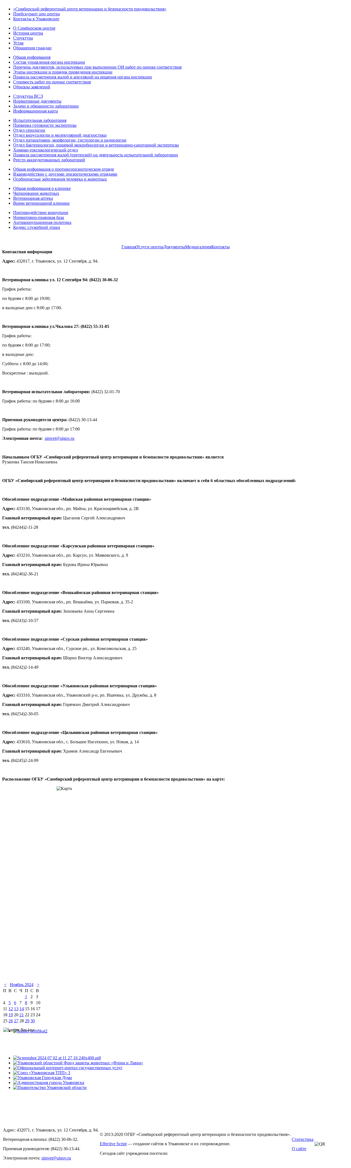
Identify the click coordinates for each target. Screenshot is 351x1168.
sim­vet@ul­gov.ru (56, 1158)
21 (21, 1014)
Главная (128, 246)
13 (16, 1008)
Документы (174, 246)
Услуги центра (149, 246)
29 (27, 1020)
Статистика (302, 1139)
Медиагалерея (198, 246)
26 (11, 1020)
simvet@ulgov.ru (59, 438)
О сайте (299, 1148)
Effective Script (113, 1143)
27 (16, 1020)
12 (11, 1008)
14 (21, 1008)
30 (32, 1020)
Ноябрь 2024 (21, 984)
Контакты (220, 246)
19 (11, 1014)
